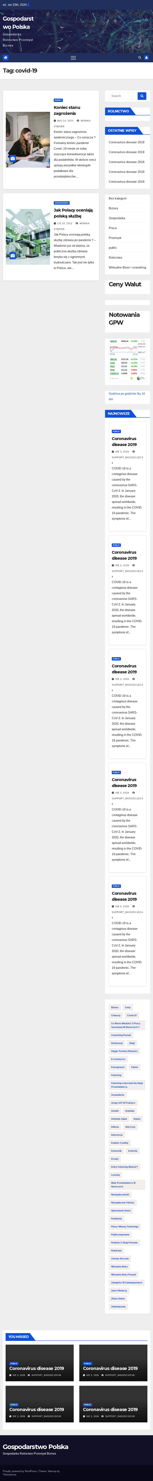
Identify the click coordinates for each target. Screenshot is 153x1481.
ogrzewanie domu (121, 1210)
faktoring (116, 1075)
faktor (134, 1067)
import (137, 1119)
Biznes (58, 100)
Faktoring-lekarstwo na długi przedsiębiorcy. (127, 1085)
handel (115, 1111)
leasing (115, 1175)
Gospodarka (61, 203)
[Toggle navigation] (73, 58)
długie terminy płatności (124, 1051)
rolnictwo (116, 1250)
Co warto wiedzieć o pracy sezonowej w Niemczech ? (125, 1025)
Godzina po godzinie (122, 393)
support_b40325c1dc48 (127, 460)
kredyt (114, 1159)
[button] (139, 57)
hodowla (129, 1111)
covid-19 (132, 1015)
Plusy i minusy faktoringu (124, 1226)
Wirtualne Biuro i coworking (127, 267)
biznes (114, 1007)
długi (132, 1043)
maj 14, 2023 (65, 120)
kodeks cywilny (119, 1143)
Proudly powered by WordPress (20, 1471)
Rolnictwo (115, 257)
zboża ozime (118, 1298)
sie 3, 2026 (122, 451)
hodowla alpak (119, 1119)
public (113, 247)
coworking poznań (121, 1035)
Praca (113, 228)
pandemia (116, 1218)
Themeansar (9, 1474)
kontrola (132, 1151)
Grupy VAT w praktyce (123, 1103)
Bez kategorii (118, 198)
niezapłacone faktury (122, 1202)
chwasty (116, 1015)
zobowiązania (118, 1306)
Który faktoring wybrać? (124, 1167)
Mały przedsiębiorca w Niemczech (123, 1185)
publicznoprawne (120, 1234)
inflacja (115, 1127)
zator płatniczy (119, 1290)
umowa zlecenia (120, 1258)
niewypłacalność (120, 1194)
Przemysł (115, 237)
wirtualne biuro (119, 1266)
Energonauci (118, 1067)
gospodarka (117, 1095)
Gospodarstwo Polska (35, 1447)
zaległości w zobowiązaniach (126, 1282)
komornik (116, 1151)
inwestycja (117, 1135)
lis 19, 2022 (64, 223)
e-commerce (118, 1059)
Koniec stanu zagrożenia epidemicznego (69, 113)
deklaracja (117, 1043)
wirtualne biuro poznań (123, 1274)
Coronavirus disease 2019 (127, 142)
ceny (128, 1007)
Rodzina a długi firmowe (124, 1242)
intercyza (130, 1127)
